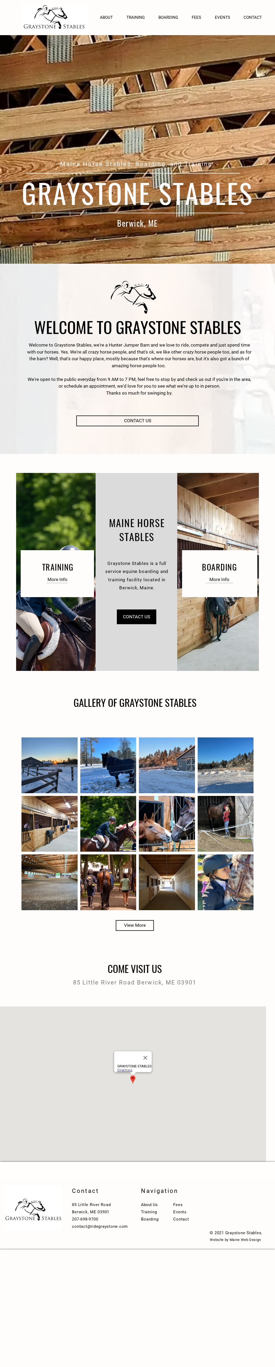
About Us (149, 1204)
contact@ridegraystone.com (100, 1226)
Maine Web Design (245, 1240)
